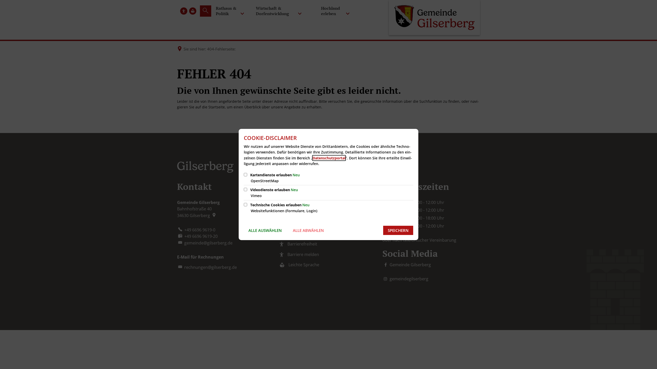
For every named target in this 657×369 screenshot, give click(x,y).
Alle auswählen (265, 230)
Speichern (398, 230)
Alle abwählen (308, 230)
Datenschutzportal (329, 158)
